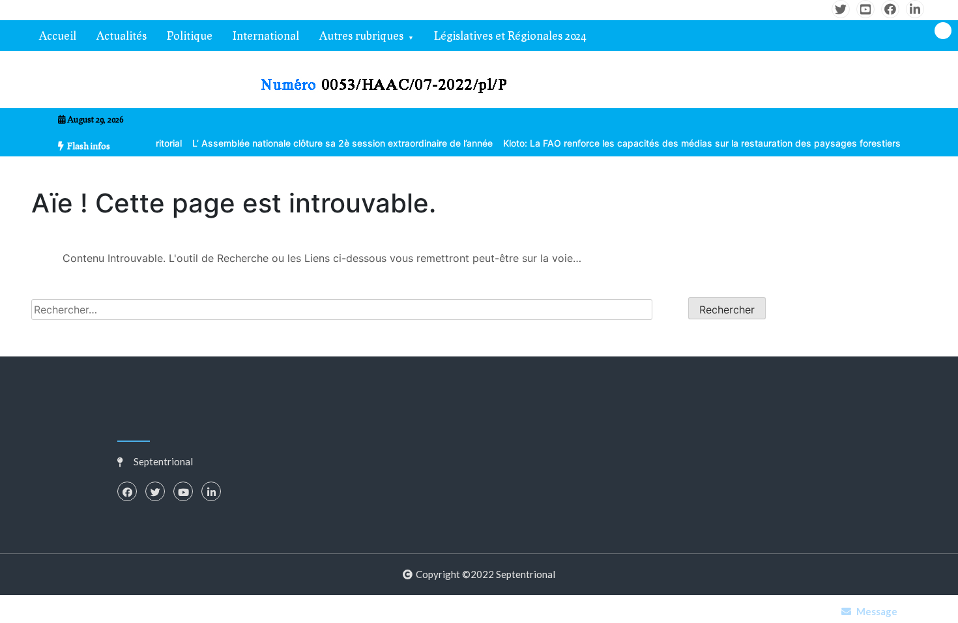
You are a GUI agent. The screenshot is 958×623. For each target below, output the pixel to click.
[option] (328, 143)
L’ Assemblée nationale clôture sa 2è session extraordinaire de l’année (328, 143)
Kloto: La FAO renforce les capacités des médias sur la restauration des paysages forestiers (687, 143)
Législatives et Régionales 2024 (510, 35)
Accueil (57, 35)
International (266, 35)
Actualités (121, 35)
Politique (189, 35)
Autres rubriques (361, 35)
